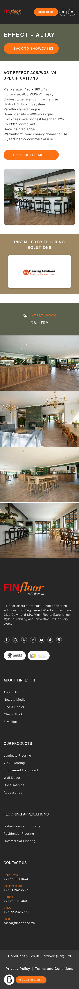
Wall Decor (12, 777)
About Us (11, 692)
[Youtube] (41, 640)
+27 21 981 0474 (16, 879)
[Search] (63, 12)
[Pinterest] (59, 640)
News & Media (15, 699)
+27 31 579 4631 (16, 901)
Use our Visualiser (31, 979)
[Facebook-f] (7, 640)
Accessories (13, 792)
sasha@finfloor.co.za (19, 923)
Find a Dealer (14, 707)
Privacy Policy (18, 969)
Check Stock (13, 714)
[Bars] (71, 12)
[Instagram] (15, 640)
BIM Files (11, 722)
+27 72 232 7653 (16, 912)
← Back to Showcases (31, 48)
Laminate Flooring (17, 755)
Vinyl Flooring (14, 763)
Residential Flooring (19, 833)
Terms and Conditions (54, 969)
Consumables (14, 785)
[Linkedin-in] (33, 640)
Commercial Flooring (20, 841)
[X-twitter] (24, 640)
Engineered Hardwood (21, 770)
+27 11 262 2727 (16, 890)
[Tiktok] (50, 640)
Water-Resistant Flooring (22, 826)
